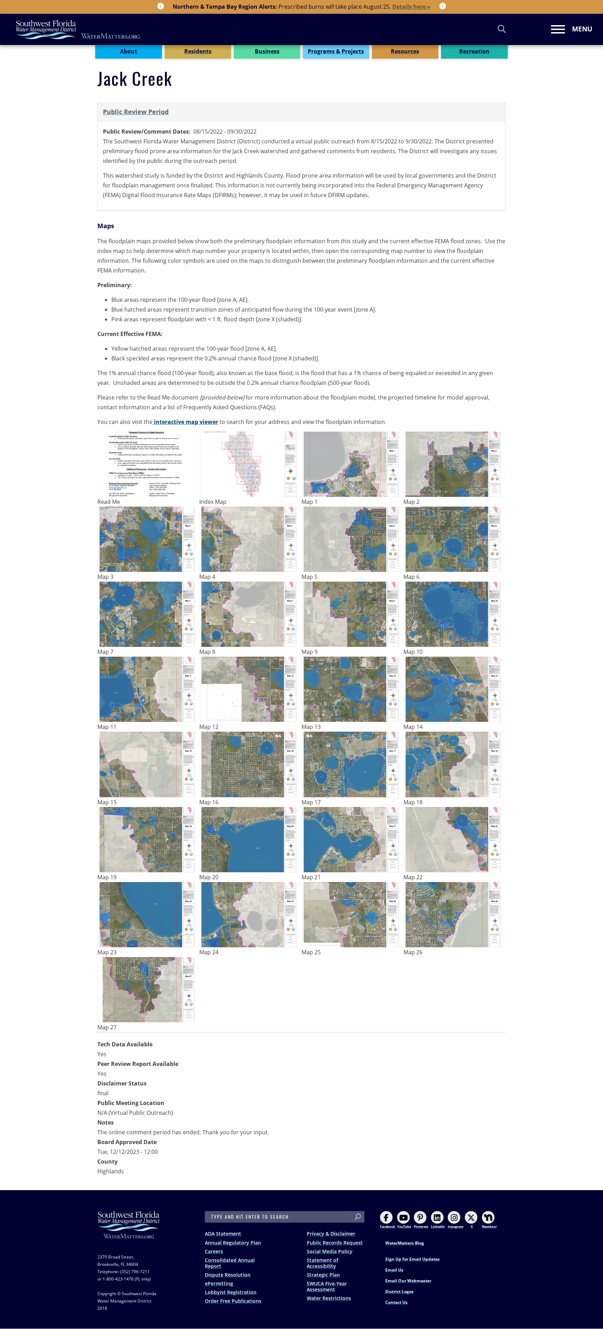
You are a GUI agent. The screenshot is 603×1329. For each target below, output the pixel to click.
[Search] (501, 28)
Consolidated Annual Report (230, 1263)
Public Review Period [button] (136, 111)
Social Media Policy (329, 1251)
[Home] (78, 29)
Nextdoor (489, 1226)
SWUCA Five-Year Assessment (327, 1286)
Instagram (455, 1226)
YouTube (404, 1226)
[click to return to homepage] (128, 1232)
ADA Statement (223, 1233)
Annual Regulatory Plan (233, 1242)
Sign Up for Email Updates (412, 1259)
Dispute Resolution (228, 1274)
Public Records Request (335, 1242)
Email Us (394, 1270)
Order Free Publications (233, 1301)
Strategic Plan (323, 1274)
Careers (214, 1251)
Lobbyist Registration (230, 1292)
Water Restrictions (329, 1298)
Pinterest (421, 1226)
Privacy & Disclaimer (331, 1233)
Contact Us (396, 1302)
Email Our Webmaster (408, 1281)
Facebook (387, 1226)
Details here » (411, 6)
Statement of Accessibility (322, 1263)
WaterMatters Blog (404, 1243)
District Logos (399, 1291)
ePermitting (219, 1283)
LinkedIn (438, 1226)
